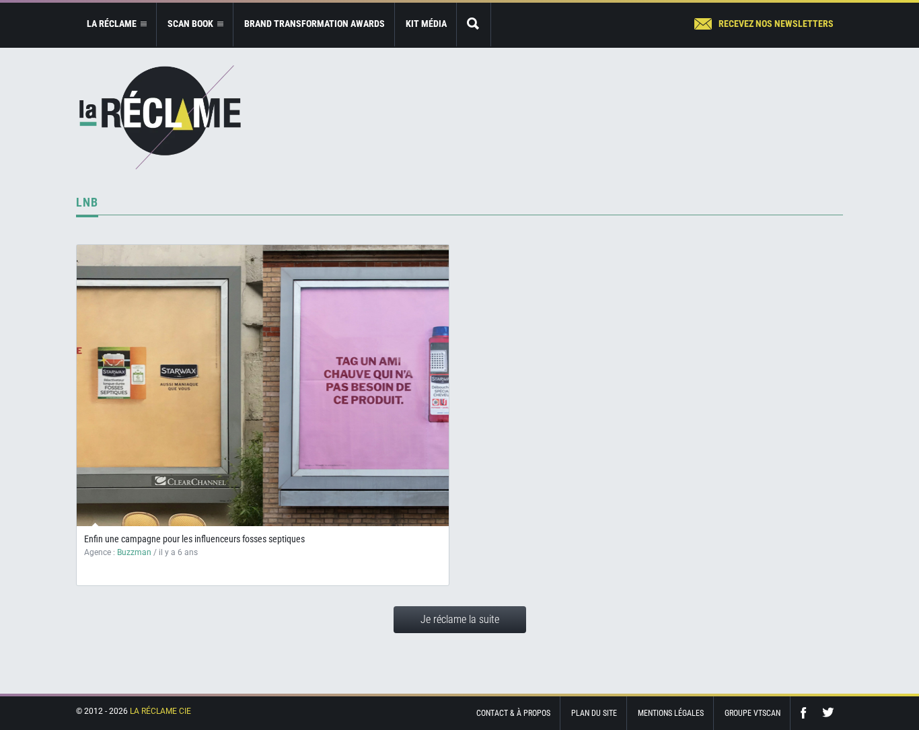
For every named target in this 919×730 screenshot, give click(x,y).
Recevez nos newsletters (776, 23)
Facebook (807, 713)
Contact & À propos (513, 713)
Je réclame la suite (459, 619)
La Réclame (160, 117)
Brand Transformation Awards (314, 23)
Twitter (828, 713)
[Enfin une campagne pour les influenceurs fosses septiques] (263, 385)
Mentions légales (671, 713)
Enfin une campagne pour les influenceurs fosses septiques (194, 539)
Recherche (473, 24)
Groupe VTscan (752, 713)
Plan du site (594, 713)
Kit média (426, 23)
